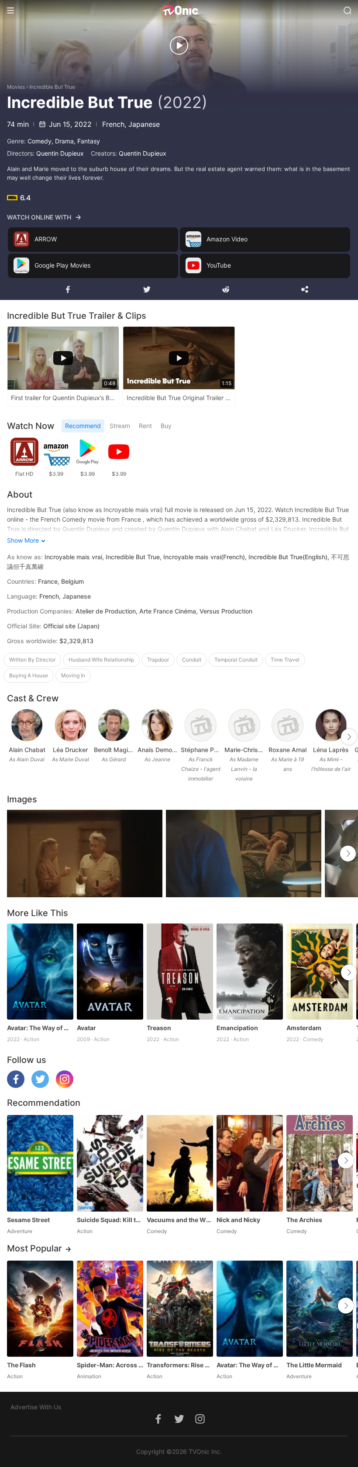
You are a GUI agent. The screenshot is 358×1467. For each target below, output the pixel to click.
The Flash (21, 1365)
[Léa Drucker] (70, 725)
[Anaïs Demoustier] (157, 725)
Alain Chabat (27, 749)
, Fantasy (87, 141)
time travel (285, 659)
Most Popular (34, 1248)
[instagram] (64, 1085)
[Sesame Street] (40, 1163)
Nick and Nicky (238, 1219)
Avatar (86, 1027)
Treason (159, 1027)
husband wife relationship (101, 659)
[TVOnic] (179, 10)
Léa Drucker (70, 749)
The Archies (304, 1219)
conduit (191, 659)
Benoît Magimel (114, 749)
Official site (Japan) (71, 626)
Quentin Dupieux (60, 153)
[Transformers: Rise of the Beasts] (180, 1309)
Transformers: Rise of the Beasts (180, 1365)
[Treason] (180, 971)
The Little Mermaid (314, 1365)
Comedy (40, 141)
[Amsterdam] (319, 971)
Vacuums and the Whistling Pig (180, 1219)
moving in (73, 675)
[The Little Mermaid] (319, 1309)
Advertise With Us (35, 1407)
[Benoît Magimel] (114, 725)
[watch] (179, 45)
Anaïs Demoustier (158, 749)
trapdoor (158, 659)
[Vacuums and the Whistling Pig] (180, 1163)
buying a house (28, 675)
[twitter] (40, 1085)
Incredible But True (52, 87)
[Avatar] (110, 971)
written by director (32, 659)
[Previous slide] (13, 737)
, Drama (63, 141)
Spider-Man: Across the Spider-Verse (110, 1365)
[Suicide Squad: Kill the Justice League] (110, 1163)
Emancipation (237, 1027)
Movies (16, 87)
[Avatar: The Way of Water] (40, 971)
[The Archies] (319, 1163)
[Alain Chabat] (27, 725)
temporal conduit (236, 659)
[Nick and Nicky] (250, 1163)
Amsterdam (303, 1027)
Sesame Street (28, 1219)
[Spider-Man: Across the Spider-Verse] (110, 1309)
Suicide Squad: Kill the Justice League (110, 1219)
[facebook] (15, 1085)
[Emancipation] (250, 971)
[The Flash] (40, 1309)
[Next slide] (349, 737)
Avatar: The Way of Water (40, 1027)
